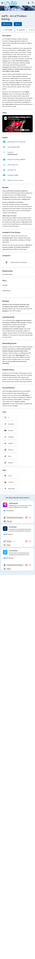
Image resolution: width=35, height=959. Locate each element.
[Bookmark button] (26, 517)
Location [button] (5, 285)
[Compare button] (30, 517)
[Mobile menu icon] (2, 3)
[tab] (17, 285)
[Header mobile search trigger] (33, 3)
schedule (5, 311)
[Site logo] (10, 3)
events (18, 320)
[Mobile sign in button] (28, 3)
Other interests (20, 355)
